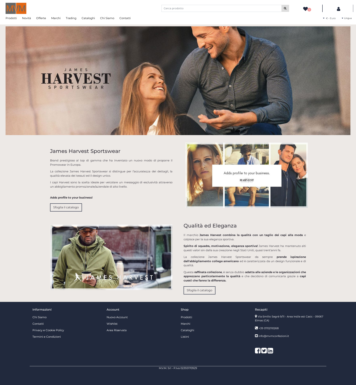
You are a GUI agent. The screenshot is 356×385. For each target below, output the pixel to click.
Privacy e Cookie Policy (48, 330)
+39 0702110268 (269, 328)
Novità (26, 18)
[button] (285, 8)
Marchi (56, 18)
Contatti (125, 18)
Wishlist (112, 323)
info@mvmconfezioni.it (274, 336)
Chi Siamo (107, 18)
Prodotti (11, 18)
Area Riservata (117, 330)
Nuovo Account (117, 317)
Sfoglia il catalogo (66, 207)
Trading (71, 18)
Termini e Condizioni (46, 336)
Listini (185, 336)
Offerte (41, 18)
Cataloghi (88, 18)
